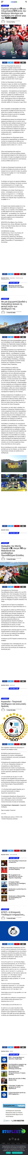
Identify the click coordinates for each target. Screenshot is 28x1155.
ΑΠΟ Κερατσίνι (13, 854)
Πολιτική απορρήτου (17, 1152)
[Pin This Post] (17, 63)
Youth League (19, 278)
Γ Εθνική (3, 1143)
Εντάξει (8, 1152)
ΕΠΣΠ (11, 1051)
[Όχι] (26, 1149)
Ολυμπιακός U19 (6, 279)
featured (12, 278)
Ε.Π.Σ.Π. (13, 1143)
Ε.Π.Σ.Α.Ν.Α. (24, 1143)
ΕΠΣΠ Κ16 (12, 685)
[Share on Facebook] (4, 63)
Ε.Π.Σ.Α (8, 1143)
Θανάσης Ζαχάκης (11, 21)
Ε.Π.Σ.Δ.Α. (18, 1143)
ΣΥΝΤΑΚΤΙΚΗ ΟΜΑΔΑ (11, 312)
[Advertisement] (14, 258)
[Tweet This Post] (11, 63)
